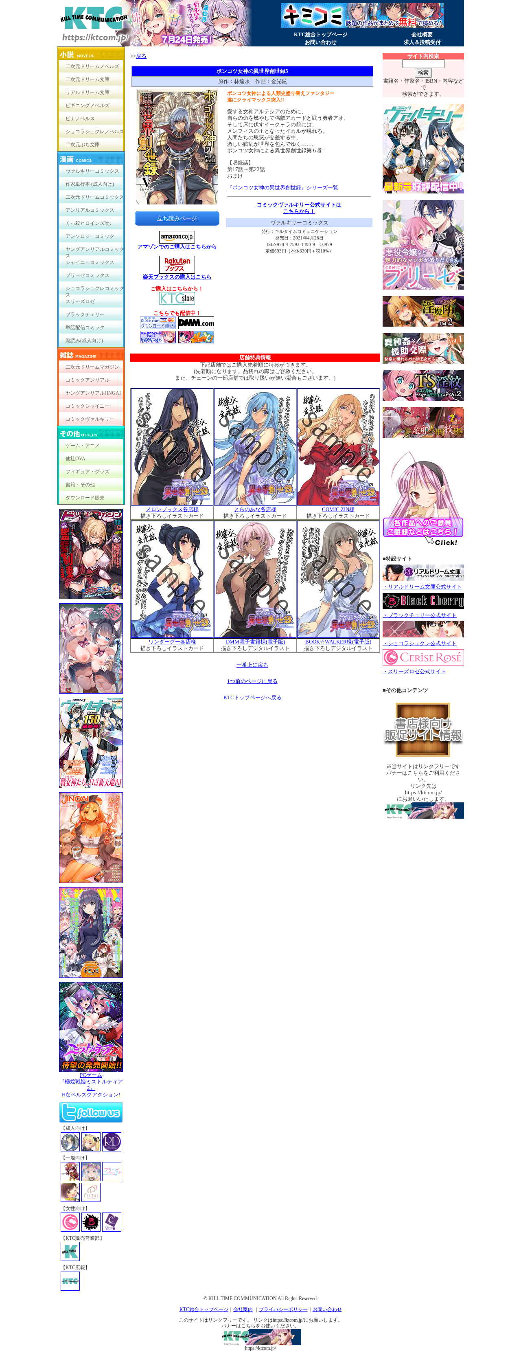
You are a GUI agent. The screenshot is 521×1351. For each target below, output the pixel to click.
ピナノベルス (80, 118)
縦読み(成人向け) (84, 340)
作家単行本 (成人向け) (90, 184)
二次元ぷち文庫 (83, 144)
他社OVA (75, 458)
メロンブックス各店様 (172, 509)
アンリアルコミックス (90, 210)
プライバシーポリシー (283, 1309)
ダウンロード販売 (85, 498)
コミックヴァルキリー (90, 419)
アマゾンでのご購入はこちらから (177, 247)
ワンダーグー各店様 (172, 642)
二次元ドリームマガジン (92, 367)
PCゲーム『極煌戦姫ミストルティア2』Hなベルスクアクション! (91, 1085)
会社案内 (243, 1309)
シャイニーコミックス (90, 262)
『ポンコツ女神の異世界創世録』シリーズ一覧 (282, 188)
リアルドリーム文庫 (87, 92)
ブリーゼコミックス (87, 275)
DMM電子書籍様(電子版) (255, 642)
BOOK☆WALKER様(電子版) (338, 642)
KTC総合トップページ (321, 34)
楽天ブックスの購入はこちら (177, 277)
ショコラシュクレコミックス (95, 290)
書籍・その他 (80, 485)
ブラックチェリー (85, 314)
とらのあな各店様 (255, 509)
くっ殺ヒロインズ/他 (88, 223)
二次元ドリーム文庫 (87, 79)
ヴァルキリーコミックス (92, 171)
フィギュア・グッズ (87, 471)
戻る (141, 56)
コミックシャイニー (87, 406)
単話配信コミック (85, 327)
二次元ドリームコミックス (95, 197)
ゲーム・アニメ (83, 445)
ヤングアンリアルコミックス (95, 251)
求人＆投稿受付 (422, 42)
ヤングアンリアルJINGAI (93, 393)
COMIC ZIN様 (338, 509)
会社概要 (422, 34)
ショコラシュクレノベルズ (95, 131)
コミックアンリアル (87, 380)
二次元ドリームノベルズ (92, 66)
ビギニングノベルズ (87, 105)
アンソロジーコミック (90, 236)
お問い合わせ (321, 42)
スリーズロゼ (80, 301)
